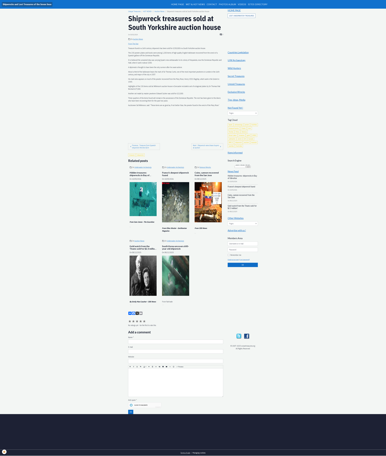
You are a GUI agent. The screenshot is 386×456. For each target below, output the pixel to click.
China (237, 132)
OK (131, 412)
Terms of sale (185, 453)
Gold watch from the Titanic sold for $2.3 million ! (143, 247)
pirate (247, 125)
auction (246, 142)
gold (248, 135)
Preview (180, 367)
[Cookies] (4, 452)
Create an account (233, 260)
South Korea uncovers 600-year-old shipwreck (175, 247)
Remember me (235, 255)
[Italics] (133, 366)
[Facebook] (246, 336)
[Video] (166, 366)
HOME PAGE (177, 4)
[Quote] (149, 366)
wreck (240, 139)
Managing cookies (199, 453)
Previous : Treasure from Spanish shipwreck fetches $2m (144, 146)
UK (245, 139)
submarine (232, 139)
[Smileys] (173, 366)
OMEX (254, 135)
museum (254, 142)
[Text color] (144, 366)
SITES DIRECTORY (257, 4)
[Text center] (152, 366)
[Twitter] (239, 336)
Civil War (254, 125)
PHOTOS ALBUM (227, 4)
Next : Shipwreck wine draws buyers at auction (206, 146)
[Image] (163, 366)
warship (231, 146)
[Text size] (140, 366)
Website (131, 357)
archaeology (239, 125)
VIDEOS (242, 4)
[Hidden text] (159, 366)
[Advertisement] (176, 121)
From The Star (133, 44)
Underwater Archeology (143, 167)
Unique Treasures (134, 11)
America (244, 132)
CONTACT (212, 4)
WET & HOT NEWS (195, 4)
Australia (239, 146)
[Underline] (137, 366)
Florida (231, 132)
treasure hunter (234, 128)
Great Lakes (233, 135)
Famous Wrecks (205, 167)
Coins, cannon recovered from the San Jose (207, 174)
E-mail (130, 347)
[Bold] (130, 366)
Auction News (159, 11)
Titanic (243, 128)
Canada (250, 139)
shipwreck (140, 155)
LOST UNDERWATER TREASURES (241, 16)
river (249, 128)
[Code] (170, 366)
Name (130, 337)
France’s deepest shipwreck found (175, 174)
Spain (230, 125)
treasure (132, 155)
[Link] (156, 366)
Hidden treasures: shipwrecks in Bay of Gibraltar (139, 174)
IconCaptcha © (158, 407)
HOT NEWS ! (147, 11)
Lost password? (245, 260)
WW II (231, 142)
